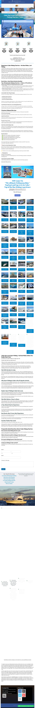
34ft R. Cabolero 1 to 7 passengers (30, 245)
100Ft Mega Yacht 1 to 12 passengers (30, 352)
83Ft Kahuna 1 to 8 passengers (21, 345)
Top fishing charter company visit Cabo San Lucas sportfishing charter (17, 659)
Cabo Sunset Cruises (9, 482)
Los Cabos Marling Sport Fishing (9, 475)
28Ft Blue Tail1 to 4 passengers (4, 220)
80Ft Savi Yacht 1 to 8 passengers (13, 345)
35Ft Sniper (30, 269)
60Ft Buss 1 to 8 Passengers (21, 315)
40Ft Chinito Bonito (21, 291)
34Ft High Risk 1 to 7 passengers (4, 257)
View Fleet (25, 12)
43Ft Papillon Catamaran (30, 291)
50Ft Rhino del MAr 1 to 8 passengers (22, 303)
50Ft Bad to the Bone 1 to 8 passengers (30, 303)
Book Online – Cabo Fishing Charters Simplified (11, 81)
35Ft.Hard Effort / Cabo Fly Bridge (21, 270)
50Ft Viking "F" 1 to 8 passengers (13, 303)
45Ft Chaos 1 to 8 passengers (5, 303)
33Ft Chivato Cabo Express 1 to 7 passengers (21, 245)
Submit (3, 469)
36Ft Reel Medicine (13, 280)
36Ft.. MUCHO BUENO (17, 497)
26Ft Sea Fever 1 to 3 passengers (21, 207)
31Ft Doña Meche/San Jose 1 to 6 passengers (5, 245)
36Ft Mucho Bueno (30, 280)
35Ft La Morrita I (4, 269)
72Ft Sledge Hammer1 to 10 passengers (5, 342)
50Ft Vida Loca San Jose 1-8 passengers (5, 315)
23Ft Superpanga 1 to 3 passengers (5, 208)
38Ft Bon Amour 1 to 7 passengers (5, 292)
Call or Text (9, 12)
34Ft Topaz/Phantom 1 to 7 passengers (13, 258)
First (2, 453)
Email (2, 455)
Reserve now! (17, 195)
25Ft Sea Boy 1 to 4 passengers (13, 208)
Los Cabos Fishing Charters (9, 480)
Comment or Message (5, 460)
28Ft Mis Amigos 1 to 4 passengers (30, 220)
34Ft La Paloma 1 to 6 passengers (21, 257)
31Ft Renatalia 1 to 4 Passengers (4, 231)
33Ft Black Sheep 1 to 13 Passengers (13, 245)
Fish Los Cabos (9, 483)
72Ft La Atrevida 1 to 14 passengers (21, 327)
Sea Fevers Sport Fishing (9, 478)
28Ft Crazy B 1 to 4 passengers (13, 220)
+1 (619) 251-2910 (5, 692)
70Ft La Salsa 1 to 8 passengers (13, 326)
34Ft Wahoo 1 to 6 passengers (30, 257)
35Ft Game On (13, 269)
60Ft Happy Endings (13, 315)
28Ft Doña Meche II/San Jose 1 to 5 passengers (30, 208)
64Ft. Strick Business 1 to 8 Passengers (30, 315)
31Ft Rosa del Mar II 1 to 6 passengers (22, 232)
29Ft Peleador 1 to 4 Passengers (21, 220)
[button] (26, 706)
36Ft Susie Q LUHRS (22, 280)
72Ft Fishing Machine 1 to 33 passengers (30, 331)
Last (12, 453)
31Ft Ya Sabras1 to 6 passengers (13, 231)
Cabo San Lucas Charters (9, 477)
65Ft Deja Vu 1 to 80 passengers (5, 327)
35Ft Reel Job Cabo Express (5, 280)
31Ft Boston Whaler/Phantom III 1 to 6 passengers (30, 233)
